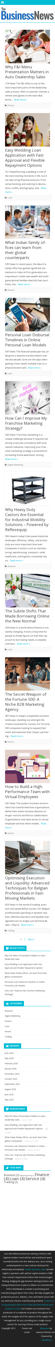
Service (10, 741)
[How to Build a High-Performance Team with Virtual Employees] (27, 767)
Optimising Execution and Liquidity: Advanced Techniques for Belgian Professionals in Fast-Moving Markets (27, 888)
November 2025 (12, 1073)
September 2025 (12, 1084)
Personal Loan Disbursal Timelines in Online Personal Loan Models (27, 339)
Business (11, 566)
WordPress (47, 1340)
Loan (9, 197)
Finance (11, 105)
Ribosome (44, 1328)
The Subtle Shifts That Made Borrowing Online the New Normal (27, 616)
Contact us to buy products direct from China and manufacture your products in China (28, 1304)
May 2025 (9, 1099)
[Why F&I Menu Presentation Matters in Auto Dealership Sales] (27, 47)
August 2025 (10, 1089)
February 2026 (11, 1063)
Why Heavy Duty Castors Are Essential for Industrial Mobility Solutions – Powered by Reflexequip (27, 519)
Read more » (20, 99)
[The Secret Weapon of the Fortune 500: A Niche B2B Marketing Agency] (27, 674)
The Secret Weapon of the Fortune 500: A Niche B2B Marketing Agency (25, 701)
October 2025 (11, 1079)
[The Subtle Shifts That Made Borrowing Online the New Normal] (27, 591)
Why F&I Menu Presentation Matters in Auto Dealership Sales (27, 72)
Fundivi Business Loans (35, 1269)
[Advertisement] (27, 1214)
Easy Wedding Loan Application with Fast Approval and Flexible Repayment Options (25, 157)
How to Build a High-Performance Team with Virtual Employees (27, 791)
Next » (31, 939)
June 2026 (9, 1053)
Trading (10, 930)
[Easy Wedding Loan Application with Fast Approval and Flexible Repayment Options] (27, 130)
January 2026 (10, 1068)
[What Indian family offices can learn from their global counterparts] (27, 222)
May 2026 (9, 1058)
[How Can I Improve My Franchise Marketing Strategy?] (27, 398)
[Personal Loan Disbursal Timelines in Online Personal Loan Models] (27, 315)
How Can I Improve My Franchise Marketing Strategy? (26, 423)
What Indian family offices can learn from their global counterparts (25, 250)
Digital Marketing (15, 464)
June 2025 (9, 1094)
